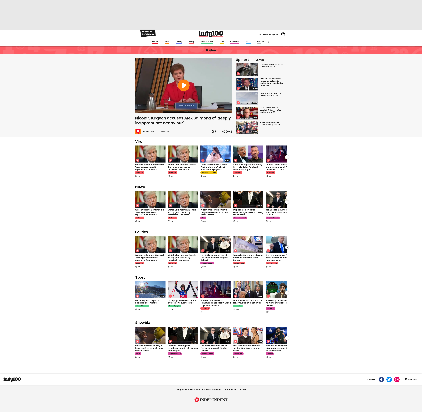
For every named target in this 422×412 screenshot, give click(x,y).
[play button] (183, 85)
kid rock (270, 354)
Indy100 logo (211, 34)
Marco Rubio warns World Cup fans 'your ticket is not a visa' (248, 301)
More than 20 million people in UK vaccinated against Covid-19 (270, 110)
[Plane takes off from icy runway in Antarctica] (247, 98)
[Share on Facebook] (223, 131)
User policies (181, 389)
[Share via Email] (230, 131)
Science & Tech (207, 42)
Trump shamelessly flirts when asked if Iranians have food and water (280, 257)
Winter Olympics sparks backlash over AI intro (147, 301)
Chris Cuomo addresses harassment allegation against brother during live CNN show (271, 82)
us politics (139, 172)
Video (248, 42)
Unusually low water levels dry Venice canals (271, 65)
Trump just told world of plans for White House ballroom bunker (248, 257)
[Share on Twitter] (227, 131)
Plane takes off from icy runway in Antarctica (270, 94)
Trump (191, 42)
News (167, 42)
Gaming (179, 42)
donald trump (239, 263)
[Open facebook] (381, 379)
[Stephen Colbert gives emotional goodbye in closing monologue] (248, 199)
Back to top (413, 379)
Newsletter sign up (270, 34)
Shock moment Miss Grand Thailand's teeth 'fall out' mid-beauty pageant (213, 167)
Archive (243, 389)
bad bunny (270, 308)
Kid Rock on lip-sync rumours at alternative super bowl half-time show (280, 348)
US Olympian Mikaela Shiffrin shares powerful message (182, 301)
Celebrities (234, 42)
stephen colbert (240, 218)
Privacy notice (196, 389)
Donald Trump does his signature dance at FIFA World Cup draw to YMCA (281, 167)
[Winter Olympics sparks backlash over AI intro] (150, 289)
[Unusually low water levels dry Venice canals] (247, 69)
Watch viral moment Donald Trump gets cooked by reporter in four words (149, 167)
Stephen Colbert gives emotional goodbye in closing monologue (248, 212)
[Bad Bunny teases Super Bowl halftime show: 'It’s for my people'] (281, 289)
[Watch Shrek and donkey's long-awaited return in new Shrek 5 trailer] (215, 199)
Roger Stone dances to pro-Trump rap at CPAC (270, 123)
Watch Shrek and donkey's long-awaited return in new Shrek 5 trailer (214, 212)
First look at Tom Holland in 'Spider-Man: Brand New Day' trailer (247, 348)
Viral (222, 42)
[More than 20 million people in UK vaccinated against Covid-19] (247, 113)
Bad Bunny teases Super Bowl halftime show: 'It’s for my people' (280, 303)
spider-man (238, 354)
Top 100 (155, 42)
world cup (238, 306)
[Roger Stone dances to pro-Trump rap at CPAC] (247, 127)
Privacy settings (213, 389)
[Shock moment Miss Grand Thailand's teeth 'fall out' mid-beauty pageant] (215, 154)
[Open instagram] (397, 379)
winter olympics (142, 306)
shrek (203, 218)
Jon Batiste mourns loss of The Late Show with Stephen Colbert (279, 212)
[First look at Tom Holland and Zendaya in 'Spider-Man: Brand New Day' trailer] (248, 335)
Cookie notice (230, 389)
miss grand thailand (208, 172)
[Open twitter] (389, 379)
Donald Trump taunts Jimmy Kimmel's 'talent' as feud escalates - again (247, 167)
